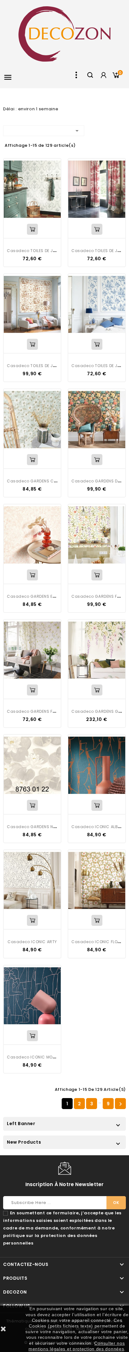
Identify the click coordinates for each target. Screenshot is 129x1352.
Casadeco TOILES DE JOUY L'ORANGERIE (47, 365)
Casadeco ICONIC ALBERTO (99, 826)
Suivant (120, 1104)
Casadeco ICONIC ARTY (32, 941)
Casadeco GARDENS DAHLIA (100, 481)
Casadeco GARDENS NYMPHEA (37, 826)
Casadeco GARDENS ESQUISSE (38, 596)
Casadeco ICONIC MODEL (33, 1057)
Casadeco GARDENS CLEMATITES (40, 481)
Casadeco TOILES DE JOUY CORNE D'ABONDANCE (56, 250)
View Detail (32, 229)
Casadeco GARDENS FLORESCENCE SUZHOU (51, 711)
